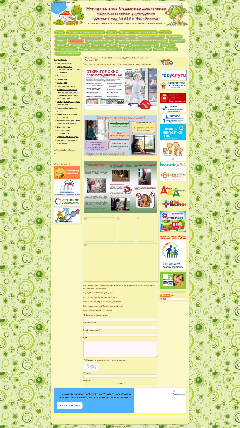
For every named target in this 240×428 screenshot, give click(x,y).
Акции (131, 36)
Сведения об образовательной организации (85, 32)
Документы (61, 76)
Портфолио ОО (99, 45)
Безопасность (76, 41)
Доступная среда (63, 127)
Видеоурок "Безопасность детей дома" (98, 293)
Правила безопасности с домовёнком (97, 311)
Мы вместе (171, 49)
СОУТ (113, 45)
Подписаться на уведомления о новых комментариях (106, 360)
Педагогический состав (66, 86)
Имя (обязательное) (90, 322)
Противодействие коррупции (151, 36)
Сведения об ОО (60, 60)
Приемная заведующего (91, 36)
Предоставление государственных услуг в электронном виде (141, 41)
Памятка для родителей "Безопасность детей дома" (103, 306)
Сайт (85, 338)
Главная (59, 32)
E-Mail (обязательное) (91, 330)
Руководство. (62, 83)
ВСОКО (124, 45)
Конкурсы (60, 45)
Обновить (87, 373)
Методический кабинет (78, 45)
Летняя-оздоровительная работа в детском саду (100, 49)
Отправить (87, 381)
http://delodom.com (123, 426)
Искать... (174, 296)
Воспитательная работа (66, 49)
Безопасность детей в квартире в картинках (100, 297)
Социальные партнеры (115, 36)
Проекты (158, 49)
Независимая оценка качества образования (138, 32)
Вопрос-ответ (168, 45)
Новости (112, 32)
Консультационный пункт (66, 36)
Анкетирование (177, 41)
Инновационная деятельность (99, 41)
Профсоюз (60, 41)
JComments (120, 383)
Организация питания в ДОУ (67, 137)
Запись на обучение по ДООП (137, 49)
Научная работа (174, 36)
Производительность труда (67, 53)
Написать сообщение (70, 406)
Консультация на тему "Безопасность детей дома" (102, 302)
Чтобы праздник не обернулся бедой (97, 64)
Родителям (165, 32)
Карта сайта (165, 60)
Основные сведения (64, 63)
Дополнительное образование (144, 45)
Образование (62, 79)
